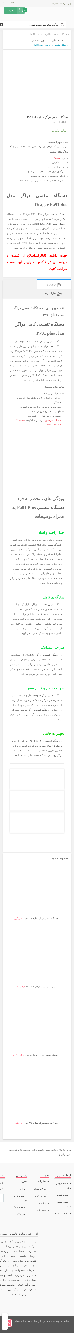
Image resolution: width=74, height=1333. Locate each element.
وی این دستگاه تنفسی (44, 755)
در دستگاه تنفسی (53, 741)
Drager (57, 158)
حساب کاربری (8, 2)
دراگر (25, 195)
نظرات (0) (50, 293)
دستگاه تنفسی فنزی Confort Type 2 (42, 1055)
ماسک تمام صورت (52, 420)
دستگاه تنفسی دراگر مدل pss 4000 (41, 918)
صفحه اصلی (58, 40)
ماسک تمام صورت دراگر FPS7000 (42, 986)
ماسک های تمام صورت (50, 745)
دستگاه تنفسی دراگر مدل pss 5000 (41, 1123)
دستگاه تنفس (58, 224)
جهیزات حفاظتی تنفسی (53, 243)
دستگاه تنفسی (51, 195)
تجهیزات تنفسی (38, 40)
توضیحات (51, 284)
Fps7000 (57, 424)
